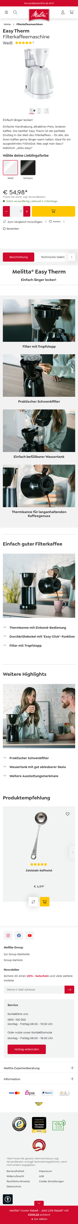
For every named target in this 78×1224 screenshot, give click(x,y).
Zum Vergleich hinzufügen (24, 222)
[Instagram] (8, 935)
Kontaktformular (41, 1032)
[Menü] (6, 12)
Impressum (45, 1171)
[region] (39, 81)
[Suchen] (15, 12)
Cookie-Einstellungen (51, 1181)
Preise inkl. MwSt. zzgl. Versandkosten (24, 196)
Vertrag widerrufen (26, 1049)
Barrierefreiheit (15, 1171)
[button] (39, 628)
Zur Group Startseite (17, 954)
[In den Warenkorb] (53, 211)
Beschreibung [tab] (18, 257)
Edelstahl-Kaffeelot (39, 870)
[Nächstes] (72, 852)
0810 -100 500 (17, 1020)
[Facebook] (18, 935)
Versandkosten (15, 1161)
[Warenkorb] (71, 12)
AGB (41, 1176)
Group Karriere (13, 960)
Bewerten (13, 229)
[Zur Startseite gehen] (39, 15)
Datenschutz (14, 1186)
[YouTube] (29, 935)
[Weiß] (10, 167)
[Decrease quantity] (6, 211)
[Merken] (67, 814)
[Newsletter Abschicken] (69, 990)
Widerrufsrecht (15, 1176)
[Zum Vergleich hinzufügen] (33, 901)
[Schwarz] (28, 167)
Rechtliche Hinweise (18, 1181)
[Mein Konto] (62, 12)
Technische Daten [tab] (53, 257)
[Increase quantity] (26, 211)
